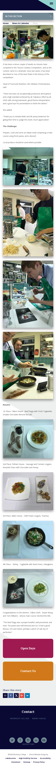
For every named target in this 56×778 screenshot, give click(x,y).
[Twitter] (12, 740)
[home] (6, 5)
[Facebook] (20, 740)
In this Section (13, 16)
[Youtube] (44, 740)
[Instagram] (28, 740)
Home (6, 23)
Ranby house (39, 718)
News (35, 23)
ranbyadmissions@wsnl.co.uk (28, 733)
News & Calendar (20, 23)
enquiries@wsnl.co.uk (28, 737)
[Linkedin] (36, 740)
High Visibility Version (28, 758)
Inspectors (28, 744)
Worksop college (19, 718)
